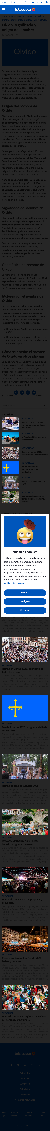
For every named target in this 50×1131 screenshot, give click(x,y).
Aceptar (25, 593)
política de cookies (14, 583)
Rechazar (25, 610)
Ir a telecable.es (8, 2)
